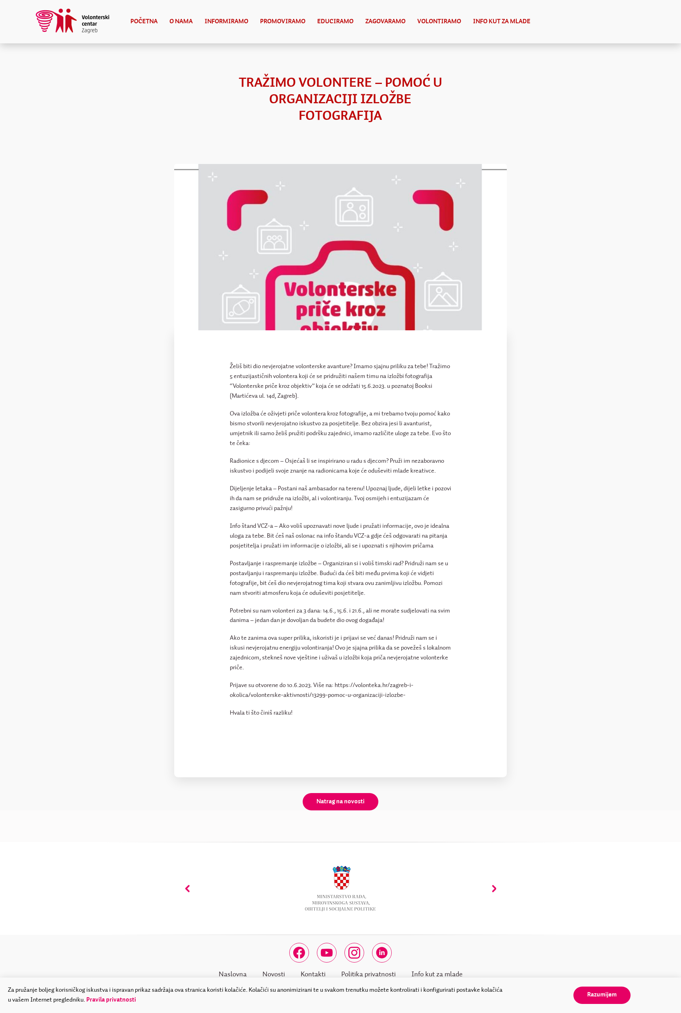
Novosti (273, 974)
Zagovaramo (385, 22)
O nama (181, 22)
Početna (144, 22)
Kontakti (313, 974)
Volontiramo (439, 22)
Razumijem (602, 995)
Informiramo (226, 22)
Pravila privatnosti (111, 1000)
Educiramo (335, 22)
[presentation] (187, 888)
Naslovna (233, 974)
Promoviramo (282, 22)
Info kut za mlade (501, 22)
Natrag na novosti (340, 802)
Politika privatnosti (368, 974)
